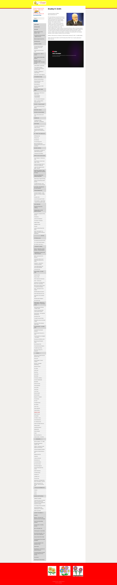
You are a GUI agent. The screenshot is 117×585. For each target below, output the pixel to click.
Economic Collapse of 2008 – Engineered (39, 87)
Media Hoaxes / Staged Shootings (39, 178)
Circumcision (36, 557)
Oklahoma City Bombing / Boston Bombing (39, 181)
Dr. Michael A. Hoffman (38, 377)
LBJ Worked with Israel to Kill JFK (39, 240)
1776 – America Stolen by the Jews (39, 115)
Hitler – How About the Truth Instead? (39, 289)
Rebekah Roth (36, 429)
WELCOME (36, 29)
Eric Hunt (35, 400)
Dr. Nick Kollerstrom (37, 419)
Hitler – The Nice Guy (37, 280)
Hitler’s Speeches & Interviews (39, 278)
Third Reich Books (37, 472)
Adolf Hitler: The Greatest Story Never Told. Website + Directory (39, 481)
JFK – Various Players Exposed (39, 242)
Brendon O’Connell (37, 366)
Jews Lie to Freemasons (38, 218)
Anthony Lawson (37, 425)
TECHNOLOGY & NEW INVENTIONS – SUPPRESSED (39, 121)
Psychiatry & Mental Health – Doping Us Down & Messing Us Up (39, 130)
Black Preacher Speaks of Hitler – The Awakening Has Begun (39, 286)
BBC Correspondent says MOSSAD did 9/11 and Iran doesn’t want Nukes (39, 144)
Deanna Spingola (37, 431)
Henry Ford (36, 358)
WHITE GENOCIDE (37, 204)
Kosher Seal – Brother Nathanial (39, 74)
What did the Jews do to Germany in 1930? (39, 321)
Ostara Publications (37, 470)
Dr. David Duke (36, 398)
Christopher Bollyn (37, 402)
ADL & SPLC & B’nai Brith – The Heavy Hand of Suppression (39, 534)
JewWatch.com (36, 476)
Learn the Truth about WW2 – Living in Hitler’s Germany (39, 311)
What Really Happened (38, 465)
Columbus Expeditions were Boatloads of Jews (38, 543)
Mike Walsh (36, 381)
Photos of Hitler (36, 276)
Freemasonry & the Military (38, 153)
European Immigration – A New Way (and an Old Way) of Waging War (39, 194)
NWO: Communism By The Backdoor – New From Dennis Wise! (39, 484)
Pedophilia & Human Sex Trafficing (38, 207)
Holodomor (36, 456)
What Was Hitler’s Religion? (38, 298)
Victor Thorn (36, 406)
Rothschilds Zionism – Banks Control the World (39, 82)
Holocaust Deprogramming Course (38, 468)
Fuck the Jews (36, 478)
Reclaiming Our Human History (39, 559)
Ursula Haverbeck (37, 385)
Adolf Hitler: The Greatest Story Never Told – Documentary (39, 283)
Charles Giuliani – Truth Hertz (39, 436)
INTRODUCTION (37, 26)
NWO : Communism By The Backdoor (38, 257)
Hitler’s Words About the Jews (39, 293)
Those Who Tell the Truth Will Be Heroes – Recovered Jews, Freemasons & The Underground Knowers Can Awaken (39, 502)
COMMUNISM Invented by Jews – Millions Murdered (39, 253)
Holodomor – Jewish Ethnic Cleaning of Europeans (38, 264)
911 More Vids (36, 137)
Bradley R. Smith (37, 412)
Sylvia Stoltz (36, 389)
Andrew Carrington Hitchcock (39, 423)
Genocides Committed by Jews (39, 339)
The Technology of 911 (38, 141)
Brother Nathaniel (37, 408)
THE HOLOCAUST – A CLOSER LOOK (39, 327)
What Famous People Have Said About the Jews (39, 356)
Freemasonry (36, 216)
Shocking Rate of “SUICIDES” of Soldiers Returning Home (39, 151)
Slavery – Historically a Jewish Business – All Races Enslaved (39, 250)
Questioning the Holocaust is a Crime (39, 334)
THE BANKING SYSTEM (38, 76)
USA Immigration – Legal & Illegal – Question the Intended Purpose (39, 201)
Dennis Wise (36, 374)
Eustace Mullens (37, 410)
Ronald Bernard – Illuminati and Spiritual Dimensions (39, 549)
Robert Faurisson (37, 414)
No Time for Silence (37, 463)
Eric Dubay (36, 368)
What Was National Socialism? (39, 291)
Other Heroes (36, 546)
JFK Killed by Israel (37, 238)
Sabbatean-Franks (37, 224)
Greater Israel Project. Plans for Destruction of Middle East (39, 165)
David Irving (36, 370)
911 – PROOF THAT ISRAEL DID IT (39, 133)
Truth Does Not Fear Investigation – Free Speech (39, 337)
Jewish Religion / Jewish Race (39, 65)
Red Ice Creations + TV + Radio (39, 441)
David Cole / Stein (37, 383)
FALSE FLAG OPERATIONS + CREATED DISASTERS (39, 176)
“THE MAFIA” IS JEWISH (38, 246)
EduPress (60, 582)
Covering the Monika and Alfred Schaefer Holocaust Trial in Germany (39, 553)
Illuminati (35, 226)
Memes (35, 493)
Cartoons (35, 490)
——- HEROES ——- (37, 353)
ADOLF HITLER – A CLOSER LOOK (38, 272)
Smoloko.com (36, 474)
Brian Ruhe (36, 372)
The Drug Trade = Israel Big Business (38, 525)
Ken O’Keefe (36, 404)
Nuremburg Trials (37, 316)
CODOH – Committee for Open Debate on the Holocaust (39, 447)
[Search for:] (39, 18)
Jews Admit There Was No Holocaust (38, 331)
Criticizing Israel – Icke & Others (39, 530)
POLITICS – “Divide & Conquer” (39, 104)
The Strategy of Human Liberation (39, 505)
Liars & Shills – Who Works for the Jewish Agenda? (39, 187)
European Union (36, 197)
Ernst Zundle (36, 387)
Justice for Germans (37, 458)
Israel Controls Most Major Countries (38, 522)
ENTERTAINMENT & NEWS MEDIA (38, 90)
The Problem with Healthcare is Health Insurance (39, 127)
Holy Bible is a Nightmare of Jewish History (38, 72)
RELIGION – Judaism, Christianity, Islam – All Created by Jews (39, 62)
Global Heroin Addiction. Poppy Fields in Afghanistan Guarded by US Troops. (39, 171)
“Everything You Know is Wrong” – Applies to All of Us (39, 36)
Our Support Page (37, 15)
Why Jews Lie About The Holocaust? (38, 350)
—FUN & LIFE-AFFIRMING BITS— (39, 487)
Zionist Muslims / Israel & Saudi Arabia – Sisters (39, 162)
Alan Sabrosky (36, 139)
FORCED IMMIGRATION (38, 190)
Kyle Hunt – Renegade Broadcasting (37, 364)
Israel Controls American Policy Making (39, 107)
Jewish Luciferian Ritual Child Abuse (39, 229)
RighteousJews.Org (37, 454)
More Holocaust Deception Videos (38, 342)
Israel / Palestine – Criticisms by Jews (39, 159)
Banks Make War (37, 84)
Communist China (37, 269)
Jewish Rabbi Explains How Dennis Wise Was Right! (38, 267)
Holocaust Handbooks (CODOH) (39, 449)
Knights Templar (37, 222)
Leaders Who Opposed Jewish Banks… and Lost (39, 168)
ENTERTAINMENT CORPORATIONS (37, 96)
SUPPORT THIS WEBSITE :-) (39, 512)
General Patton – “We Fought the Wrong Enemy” (39, 314)
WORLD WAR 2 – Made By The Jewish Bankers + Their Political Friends (39, 303)
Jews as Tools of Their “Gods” (39, 536)
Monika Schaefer (37, 393)
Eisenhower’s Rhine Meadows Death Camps (39, 324)
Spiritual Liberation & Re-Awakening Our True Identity (38, 508)
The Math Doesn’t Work (38, 347)
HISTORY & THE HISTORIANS (39, 112)
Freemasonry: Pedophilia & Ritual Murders (39, 214)
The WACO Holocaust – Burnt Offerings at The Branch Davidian (39, 184)
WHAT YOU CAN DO (37, 510)
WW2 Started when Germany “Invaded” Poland (39, 308)
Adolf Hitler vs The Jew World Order (39, 296)
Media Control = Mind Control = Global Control (39, 93)
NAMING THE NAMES (37, 498)
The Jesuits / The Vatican (38, 220)
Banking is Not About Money (38, 79)
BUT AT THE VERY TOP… (38, 528)
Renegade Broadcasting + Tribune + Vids (38, 444)
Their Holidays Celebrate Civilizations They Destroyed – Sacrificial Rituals (39, 68)
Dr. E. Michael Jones (37, 421)
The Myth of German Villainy (39, 318)
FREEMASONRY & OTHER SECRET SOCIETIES (38, 211)
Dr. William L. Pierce (37, 417)
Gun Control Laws (37, 300)
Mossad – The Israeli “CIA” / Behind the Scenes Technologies (39, 518)
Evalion (35, 433)
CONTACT (36, 515)
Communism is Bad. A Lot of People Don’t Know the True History (38, 260)
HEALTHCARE (36, 123)
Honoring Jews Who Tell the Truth (39, 51)
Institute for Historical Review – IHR (39, 452)
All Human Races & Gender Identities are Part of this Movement (38, 47)
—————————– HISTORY (39, 235)
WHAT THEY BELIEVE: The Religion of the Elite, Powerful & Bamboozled (39, 232)
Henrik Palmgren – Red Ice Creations (38, 361)
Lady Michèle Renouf (37, 427)
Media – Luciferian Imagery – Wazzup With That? (39, 101)
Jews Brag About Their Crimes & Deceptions (39, 540)
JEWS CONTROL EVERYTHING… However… (39, 58)
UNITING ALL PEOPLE (37, 43)
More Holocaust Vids (37, 344)
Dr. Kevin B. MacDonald (38, 379)
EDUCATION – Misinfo (38, 109)
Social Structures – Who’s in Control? (39, 54)
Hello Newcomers (37, 41)
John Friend (36, 391)
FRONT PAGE (36, 24)
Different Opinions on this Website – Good (38, 32)
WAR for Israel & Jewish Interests (39, 155)
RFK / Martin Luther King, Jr (38, 244)
